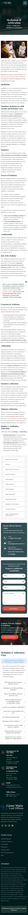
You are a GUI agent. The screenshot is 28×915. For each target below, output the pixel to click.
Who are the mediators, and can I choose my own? (13, 694)
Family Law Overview (11, 459)
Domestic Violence (6, 841)
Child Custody (9, 484)
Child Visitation (9, 489)
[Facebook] (2, 825)
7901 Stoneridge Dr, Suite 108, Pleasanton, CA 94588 (16, 551)
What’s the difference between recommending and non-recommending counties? (13, 701)
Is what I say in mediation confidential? (13, 707)
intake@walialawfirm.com (17, 544)
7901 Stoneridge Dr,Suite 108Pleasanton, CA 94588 (12, 760)
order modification (19, 77)
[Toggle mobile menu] (25, 3)
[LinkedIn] (5, 825)
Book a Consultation (9, 637)
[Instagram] (9, 825)
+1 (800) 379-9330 (14, 538)
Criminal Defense (6, 839)
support (20, 418)
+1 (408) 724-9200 (11, 763)
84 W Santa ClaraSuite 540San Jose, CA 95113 (11, 775)
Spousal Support (10, 474)
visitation (8, 77)
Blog (2, 855)
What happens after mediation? (11, 721)
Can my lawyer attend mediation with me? (13, 712)
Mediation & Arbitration (12, 504)
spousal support (12, 290)
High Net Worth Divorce (12, 469)
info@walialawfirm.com (13, 785)
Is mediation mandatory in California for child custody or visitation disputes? (13, 661)
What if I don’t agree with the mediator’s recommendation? (13, 737)
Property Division (10, 509)
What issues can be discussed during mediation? (13, 689)
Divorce (7, 464)
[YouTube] (12, 825)
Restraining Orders (10, 499)
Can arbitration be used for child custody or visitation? (13, 726)
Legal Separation (10, 494)
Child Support (9, 479)
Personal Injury (5, 850)
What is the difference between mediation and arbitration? (13, 732)
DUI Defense (4, 844)
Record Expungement (7, 852)
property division (8, 292)
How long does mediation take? (11, 717)
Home (9, 26)
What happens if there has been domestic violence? (13, 683)
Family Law (16, 26)
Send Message (13, 608)
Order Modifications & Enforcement (11, 514)
